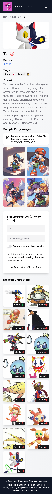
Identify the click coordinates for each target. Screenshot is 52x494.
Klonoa (15, 17)
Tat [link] (23, 17)
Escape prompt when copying (28, 246)
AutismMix (41, 136)
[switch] (9, 246)
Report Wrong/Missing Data (27, 267)
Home (6, 17)
